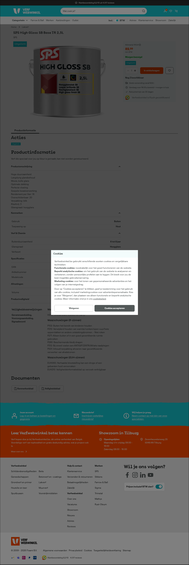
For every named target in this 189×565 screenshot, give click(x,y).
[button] (114, 308)
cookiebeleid (99, 299)
